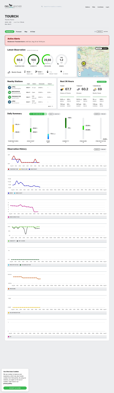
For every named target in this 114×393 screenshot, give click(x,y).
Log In (107, 7)
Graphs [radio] (97, 149)
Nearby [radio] (105, 48)
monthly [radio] (57, 114)
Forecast (18, 32)
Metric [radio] (106, 31)
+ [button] (79, 72)
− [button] (79, 75)
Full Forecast (102, 81)
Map (26, 32)
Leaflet (95, 76)
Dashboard (9, 32)
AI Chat (32, 32)
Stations (87, 7)
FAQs (93, 7)
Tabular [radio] (103, 149)
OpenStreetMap (101, 76)
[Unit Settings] (95, 31)
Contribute (100, 7)
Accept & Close (15, 388)
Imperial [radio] (100, 31)
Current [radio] (99, 48)
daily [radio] (51, 114)
